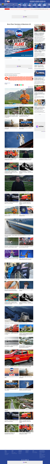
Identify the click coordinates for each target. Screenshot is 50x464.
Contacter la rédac (14, 453)
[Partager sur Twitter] (17, 85)
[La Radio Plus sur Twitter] (24, 460)
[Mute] (13, 4)
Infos (12, 451)
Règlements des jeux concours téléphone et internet (42, 457)
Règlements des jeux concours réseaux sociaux (42, 452)
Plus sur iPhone (35, 451)
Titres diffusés (7, 453)
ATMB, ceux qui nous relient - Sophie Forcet (39, 66)
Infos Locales (13, 452)
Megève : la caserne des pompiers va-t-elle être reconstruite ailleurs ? (39, 34)
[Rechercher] (44, 1)
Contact (6, 451)
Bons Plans (20, 451)
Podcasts (27, 451)
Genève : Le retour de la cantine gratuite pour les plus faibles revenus (39, 108)
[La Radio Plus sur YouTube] (26, 460)
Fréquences (6, 454)
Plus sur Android (35, 452)
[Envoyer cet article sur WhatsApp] (21, 85)
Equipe (6, 452)
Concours (20, 453)
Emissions (20, 452)
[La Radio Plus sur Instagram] (28, 460)
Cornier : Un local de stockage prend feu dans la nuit (39, 93)
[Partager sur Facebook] (15, 85)
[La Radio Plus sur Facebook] (22, 460)
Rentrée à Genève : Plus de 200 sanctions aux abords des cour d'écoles (39, 78)
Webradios (27, 452)
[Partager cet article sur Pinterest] (19, 85)
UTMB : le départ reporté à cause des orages (39, 51)
